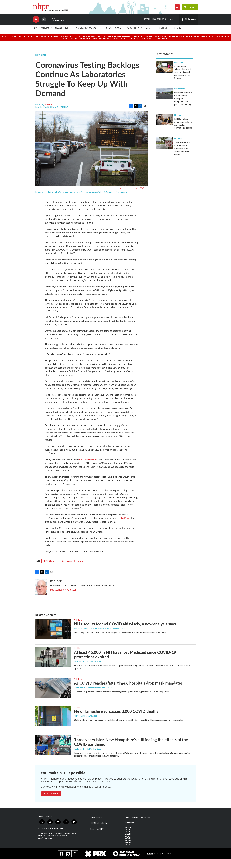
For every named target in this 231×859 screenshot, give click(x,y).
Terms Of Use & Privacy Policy (137, 817)
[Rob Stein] (41, 587)
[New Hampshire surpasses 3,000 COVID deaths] (53, 716)
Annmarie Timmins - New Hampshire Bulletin (92, 628)
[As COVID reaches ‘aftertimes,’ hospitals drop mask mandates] (53, 688)
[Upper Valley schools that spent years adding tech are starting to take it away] (164, 67)
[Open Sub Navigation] (51, 28)
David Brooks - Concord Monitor (87, 688)
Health (77, 648)
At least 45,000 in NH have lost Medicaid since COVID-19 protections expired (125, 654)
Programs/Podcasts (87, 27)
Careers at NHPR (97, 829)
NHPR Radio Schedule (99, 823)
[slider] (48, 19)
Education (178, 62)
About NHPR (133, 27)
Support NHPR (51, 793)
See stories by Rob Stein (63, 589)
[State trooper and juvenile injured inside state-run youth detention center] (164, 143)
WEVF (127, 832)
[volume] (44, 19)
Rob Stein (49, 104)
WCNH (128, 827)
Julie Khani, (125, 518)
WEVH (128, 834)
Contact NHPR (96, 817)
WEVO (128, 840)
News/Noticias (41, 27)
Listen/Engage (113, 27)
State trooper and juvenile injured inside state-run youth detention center (182, 148)
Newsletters (62, 27)
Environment (179, 88)
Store (177, 27)
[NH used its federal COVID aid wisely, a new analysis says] (53, 629)
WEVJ (127, 836)
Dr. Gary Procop (87, 459)
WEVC (128, 829)
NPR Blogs (40, 54)
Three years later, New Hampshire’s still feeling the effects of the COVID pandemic (131, 742)
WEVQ (128, 842)
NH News (178, 115)
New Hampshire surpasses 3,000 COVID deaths (116, 711)
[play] (36, 19)
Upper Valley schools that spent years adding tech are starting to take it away (183, 72)
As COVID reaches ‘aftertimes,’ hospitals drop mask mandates (128, 683)
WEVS (127, 844)
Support (191, 7)
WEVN (128, 838)
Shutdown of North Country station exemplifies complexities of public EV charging (183, 98)
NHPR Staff (79, 716)
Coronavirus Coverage (72, 561)
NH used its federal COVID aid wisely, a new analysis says (125, 624)
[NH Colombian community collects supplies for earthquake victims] (164, 119)
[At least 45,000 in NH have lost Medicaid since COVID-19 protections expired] (53, 657)
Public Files (129, 823)
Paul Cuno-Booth (81, 661)
